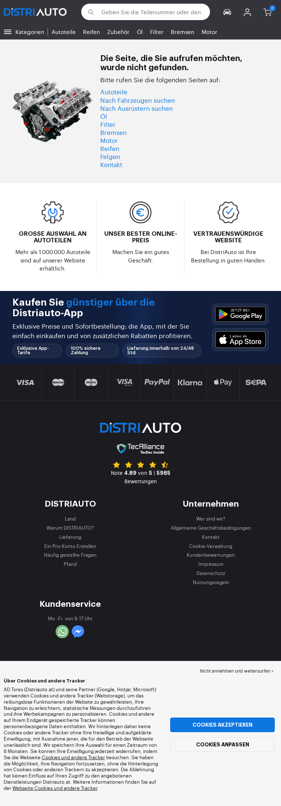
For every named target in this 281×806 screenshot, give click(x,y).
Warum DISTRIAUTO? (70, 528)
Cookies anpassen (222, 744)
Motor (209, 31)
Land (70, 518)
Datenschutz (210, 573)
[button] (227, 12)
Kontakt (111, 164)
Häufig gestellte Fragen (70, 555)
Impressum (211, 564)
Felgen (110, 156)
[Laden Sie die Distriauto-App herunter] (240, 314)
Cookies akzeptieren (222, 724)
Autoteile (64, 31)
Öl (140, 31)
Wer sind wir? (210, 518)
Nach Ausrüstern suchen (136, 108)
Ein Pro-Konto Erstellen (70, 546)
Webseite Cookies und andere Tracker (54, 788)
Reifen (91, 31)
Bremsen (182, 31)
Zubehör (118, 31)
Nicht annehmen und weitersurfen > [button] (237, 671)
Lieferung (70, 537)
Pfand (70, 564)
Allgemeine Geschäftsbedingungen (211, 528)
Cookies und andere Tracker (73, 757)
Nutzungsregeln (211, 582)
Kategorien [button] (29, 31)
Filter (157, 31)
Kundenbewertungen (211, 555)
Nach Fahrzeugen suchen (137, 100)
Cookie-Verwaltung (210, 546)
